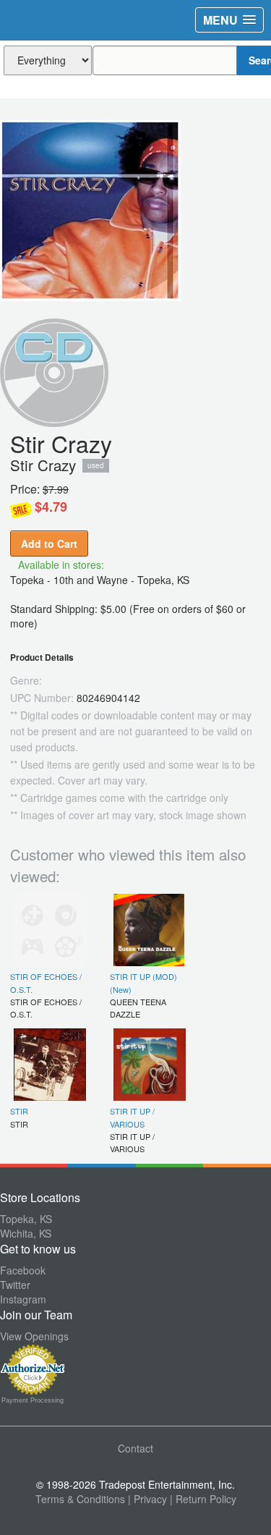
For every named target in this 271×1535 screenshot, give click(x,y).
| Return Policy (203, 1499)
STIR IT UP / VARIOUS (132, 1117)
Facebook (23, 1270)
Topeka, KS (26, 1218)
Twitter (15, 1284)
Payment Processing (32, 1400)
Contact (135, 1448)
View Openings (34, 1336)
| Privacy (147, 1499)
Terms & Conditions (80, 1499)
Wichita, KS (25, 1233)
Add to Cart (49, 543)
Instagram (23, 1299)
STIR (19, 1111)
